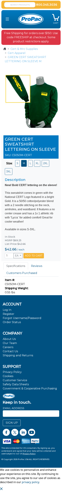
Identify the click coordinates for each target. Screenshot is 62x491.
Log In (7, 309)
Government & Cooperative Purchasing (30, 388)
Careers (8, 347)
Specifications (15, 266)
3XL (8, 171)
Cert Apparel (16, 53)
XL (37, 163)
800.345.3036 (46, 4)
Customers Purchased (21, 273)
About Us (9, 339)
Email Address (13, 408)
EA (17, 255)
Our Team (10, 343)
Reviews (36, 266)
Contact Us (10, 351)
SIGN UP (12, 422)
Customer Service (15, 380)
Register (8, 314)
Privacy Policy (12, 372)
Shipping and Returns (18, 355)
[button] (7, 19)
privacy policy (30, 482)
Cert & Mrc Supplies (24, 49)
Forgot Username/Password (22, 318)
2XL (45, 163)
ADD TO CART (33, 255)
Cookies (8, 376)
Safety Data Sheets (16, 384)
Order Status (12, 322)
